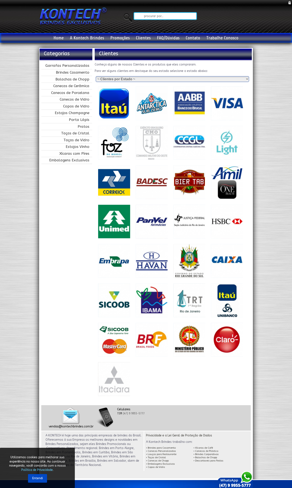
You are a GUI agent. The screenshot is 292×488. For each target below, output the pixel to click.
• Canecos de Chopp (157, 460)
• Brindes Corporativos (206, 454)
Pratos (83, 126)
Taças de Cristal (75, 133)
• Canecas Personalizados (161, 451)
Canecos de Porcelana (70, 93)
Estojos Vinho (77, 146)
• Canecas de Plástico (206, 451)
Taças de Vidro (76, 140)
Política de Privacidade (37, 470)
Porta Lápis (79, 120)
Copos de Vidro (76, 106)
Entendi (37, 478)
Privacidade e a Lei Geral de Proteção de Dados (179, 435)
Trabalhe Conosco (222, 37)
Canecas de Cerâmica (71, 86)
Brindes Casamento (72, 72)
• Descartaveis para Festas (208, 460)
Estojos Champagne (72, 113)
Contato (193, 37)
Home (58, 37)
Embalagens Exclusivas (69, 160)
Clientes (143, 37)
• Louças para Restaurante (161, 454)
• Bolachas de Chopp (205, 457)
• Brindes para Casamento (161, 447)
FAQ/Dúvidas (168, 37)
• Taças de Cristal (156, 457)
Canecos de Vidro (74, 99)
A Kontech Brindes (87, 37)
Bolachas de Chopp (72, 79)
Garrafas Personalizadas (67, 65)
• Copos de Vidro (155, 467)
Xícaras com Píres (74, 153)
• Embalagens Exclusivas (160, 464)
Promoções (120, 37)
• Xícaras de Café (203, 447)
